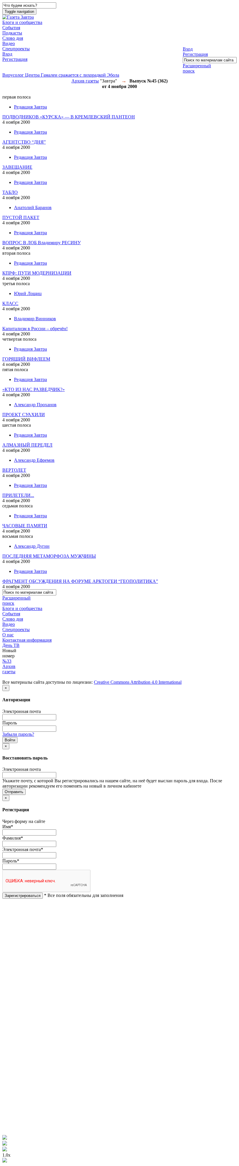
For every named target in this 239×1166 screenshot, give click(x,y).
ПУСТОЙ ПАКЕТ (20, 217)
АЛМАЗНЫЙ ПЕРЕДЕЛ (27, 444)
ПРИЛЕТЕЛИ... (18, 495)
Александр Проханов (35, 404)
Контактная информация (27, 640)
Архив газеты (85, 80)
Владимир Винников (35, 318)
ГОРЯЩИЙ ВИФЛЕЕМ (26, 358)
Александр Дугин (32, 546)
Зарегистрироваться (23, 895)
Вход (7, 53)
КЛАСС (10, 303)
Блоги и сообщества (22, 22)
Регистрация (14, 59)
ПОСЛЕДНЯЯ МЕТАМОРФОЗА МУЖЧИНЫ (49, 556)
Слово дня (12, 38)
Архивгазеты (8, 669)
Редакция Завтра (30, 106)
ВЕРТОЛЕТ (14, 470)
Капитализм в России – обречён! (35, 328)
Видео (8, 43)
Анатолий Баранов (33, 207)
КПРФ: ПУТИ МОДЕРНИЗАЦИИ (36, 273)
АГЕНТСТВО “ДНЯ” (24, 141)
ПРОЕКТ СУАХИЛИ (23, 414)
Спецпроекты (16, 48)
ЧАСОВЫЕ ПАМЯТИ (24, 525)
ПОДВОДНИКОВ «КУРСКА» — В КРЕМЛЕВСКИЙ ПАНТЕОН (68, 116)
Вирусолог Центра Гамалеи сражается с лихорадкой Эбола (60, 75)
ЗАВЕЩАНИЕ (17, 167)
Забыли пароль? (18, 734)
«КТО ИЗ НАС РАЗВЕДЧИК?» (33, 389)
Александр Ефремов (34, 460)
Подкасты (12, 32)
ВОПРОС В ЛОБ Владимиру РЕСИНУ (41, 242)
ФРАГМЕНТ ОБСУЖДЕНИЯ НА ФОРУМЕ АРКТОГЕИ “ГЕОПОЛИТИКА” (80, 581)
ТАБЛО (10, 192)
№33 (6, 661)
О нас (8, 634)
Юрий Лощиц (28, 293)
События (11, 27)
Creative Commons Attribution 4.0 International (138, 682)
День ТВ (11, 645)
